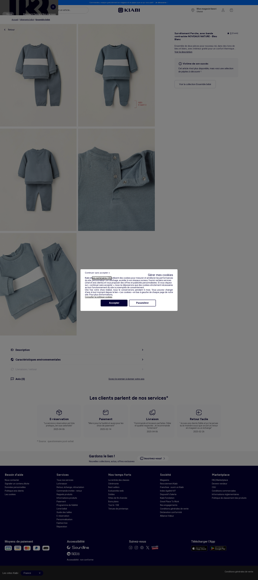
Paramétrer (142, 303)
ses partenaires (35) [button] (101, 278)
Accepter (114, 303)
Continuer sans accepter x (97, 273)
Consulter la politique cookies (98, 297)
